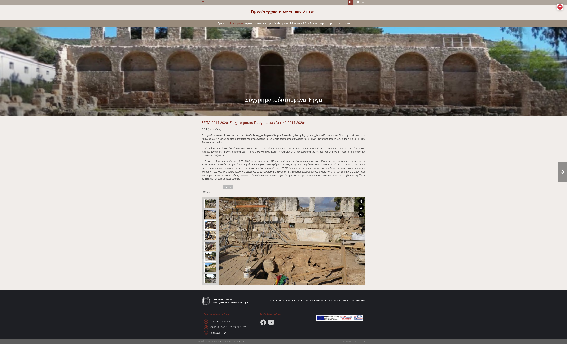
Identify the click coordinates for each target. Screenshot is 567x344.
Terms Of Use (364, 341)
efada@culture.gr (217, 332)
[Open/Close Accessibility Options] (560, 7)
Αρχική (222, 23)
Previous (222, 241)
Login (362, 2)
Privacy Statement (348, 341)
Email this (361, 208)
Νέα (347, 23)
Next (362, 241)
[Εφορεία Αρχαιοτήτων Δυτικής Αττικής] (284, 12)
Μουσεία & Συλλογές (304, 23)
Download (361, 214)
